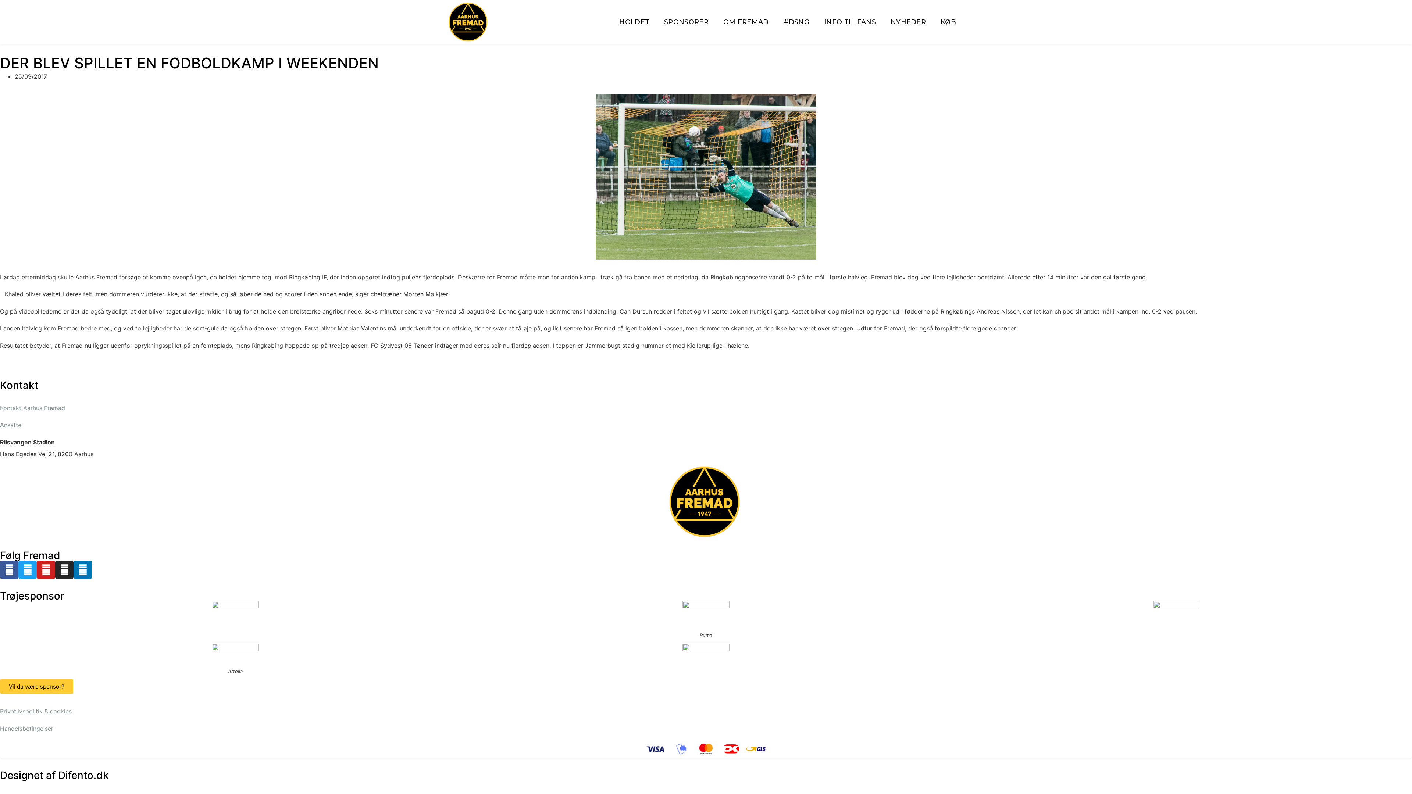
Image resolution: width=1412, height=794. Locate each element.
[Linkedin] (83, 570)
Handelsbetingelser (26, 728)
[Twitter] (27, 570)
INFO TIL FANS (850, 22)
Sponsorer (686, 22)
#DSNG (797, 22)
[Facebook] (9, 570)
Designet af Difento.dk (54, 775)
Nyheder (908, 22)
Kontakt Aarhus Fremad (32, 408)
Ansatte (10, 425)
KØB (948, 22)
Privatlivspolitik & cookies (36, 711)
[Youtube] (46, 570)
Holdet (634, 22)
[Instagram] (64, 570)
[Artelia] (235, 654)
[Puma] (706, 614)
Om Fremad (746, 22)
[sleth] (235, 611)
